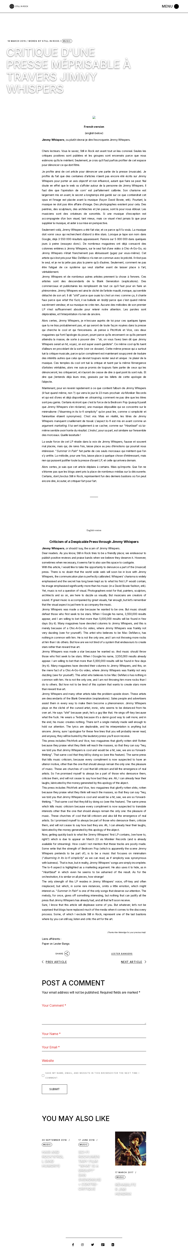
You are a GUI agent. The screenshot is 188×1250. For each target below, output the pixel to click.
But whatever (122, 905)
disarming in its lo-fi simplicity (78, 411)
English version (94, 530)
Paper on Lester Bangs (56, 943)
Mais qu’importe (121, 467)
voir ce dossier (94, 348)
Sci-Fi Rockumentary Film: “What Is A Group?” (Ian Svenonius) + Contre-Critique (89, 1170)
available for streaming (55, 844)
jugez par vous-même (125, 253)
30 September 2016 (54, 1140)
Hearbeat (130, 425)
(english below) (94, 133)
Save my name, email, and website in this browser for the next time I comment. (92, 1075)
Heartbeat (49, 872)
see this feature (114, 754)
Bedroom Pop (119, 402)
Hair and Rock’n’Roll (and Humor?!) (53, 1159)
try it (52, 623)
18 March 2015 (17, 41)
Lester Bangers (122, 953)
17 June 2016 (86, 1140)
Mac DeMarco (80, 258)
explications (130, 281)
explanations (101, 698)
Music (67, 41)
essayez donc (70, 243)
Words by (43, 41)
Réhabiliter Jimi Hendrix (125, 1189)
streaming (95, 397)
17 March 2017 (124, 1172)
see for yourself (70, 632)
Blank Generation (108, 281)
